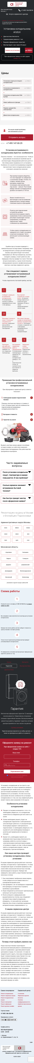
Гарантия (9, 666)
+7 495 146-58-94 (27, 10)
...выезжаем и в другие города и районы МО (17, 582)
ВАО (6, 540)
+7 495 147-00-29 (14, 143)
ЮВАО (17, 528)
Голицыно (25, 558)
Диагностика (9, 670)
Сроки (9, 662)
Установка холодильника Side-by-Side (12, 96)
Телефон (16, 761)
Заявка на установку (12, 50)
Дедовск (8, 564)
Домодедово (8, 571)
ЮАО (5, 528)
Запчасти (25, 662)
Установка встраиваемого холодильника (11, 88)
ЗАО (28, 534)
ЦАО (17, 540)
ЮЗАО (28, 528)
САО (28, 540)
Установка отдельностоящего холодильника (12, 81)
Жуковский (8, 577)
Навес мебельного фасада (11, 102)
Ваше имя (16, 753)
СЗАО (5, 534)
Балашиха (25, 552)
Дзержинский (25, 564)
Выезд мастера (25, 666)
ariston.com (25, 1053)
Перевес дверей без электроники (9, 108)
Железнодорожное (25, 571)
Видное (9, 558)
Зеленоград (25, 577)
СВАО (17, 534)
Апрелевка (8, 552)
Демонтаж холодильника (11, 115)
